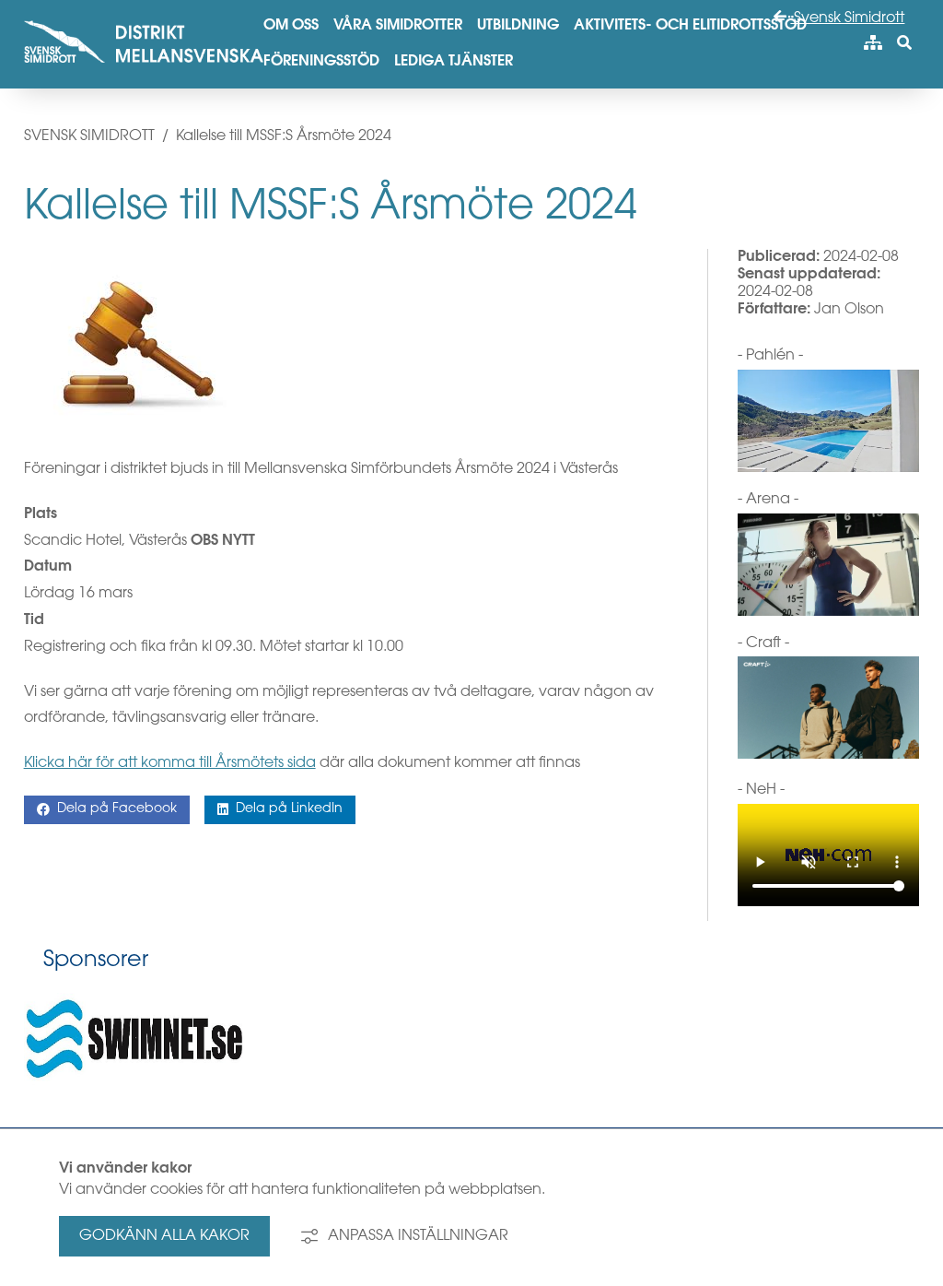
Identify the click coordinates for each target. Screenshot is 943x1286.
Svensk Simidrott (847, 18)
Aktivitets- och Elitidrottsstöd (690, 25)
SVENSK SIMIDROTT (89, 136)
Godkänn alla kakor (164, 1236)
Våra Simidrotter (397, 25)
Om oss (291, 25)
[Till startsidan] (143, 68)
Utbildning (518, 25)
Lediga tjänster (453, 61)
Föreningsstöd (321, 61)
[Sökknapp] (904, 44)
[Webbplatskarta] (873, 44)
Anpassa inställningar (418, 1236)
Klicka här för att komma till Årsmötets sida (170, 763)
